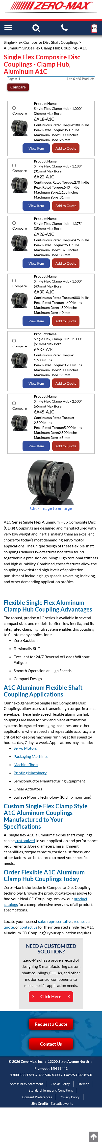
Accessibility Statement (26, 1084)
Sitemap (83, 1084)
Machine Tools (26, 764)
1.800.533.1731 (22, 1075)
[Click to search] (36, 28)
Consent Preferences (37, 1097)
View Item (36, 148)
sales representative (55, 921)
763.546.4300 (49, 1075)
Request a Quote (51, 1024)
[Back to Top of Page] (93, 1137)
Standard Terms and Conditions (51, 1090)
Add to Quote (65, 148)
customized (25, 840)
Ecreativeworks (62, 1104)
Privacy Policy (69, 1097)
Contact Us (51, 1044)
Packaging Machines (31, 756)
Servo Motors (25, 748)
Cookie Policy (60, 1084)
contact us (28, 927)
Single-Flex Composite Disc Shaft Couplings (41, 42)
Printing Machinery (30, 772)
